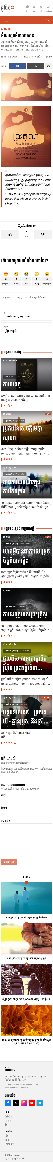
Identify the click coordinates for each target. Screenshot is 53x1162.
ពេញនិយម (9, 1144)
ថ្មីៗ (6, 1125)
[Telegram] (40, 1103)
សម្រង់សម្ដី (6, 29)
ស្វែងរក (8, 1121)
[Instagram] (24, 1103)
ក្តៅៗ (7, 1140)
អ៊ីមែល (4, 808)
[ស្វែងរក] (48, 20)
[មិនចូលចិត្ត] (43, 234)
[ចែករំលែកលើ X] (35, 66)
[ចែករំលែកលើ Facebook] (17, 66)
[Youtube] (32, 1103)
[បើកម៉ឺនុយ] (6, 20)
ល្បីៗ (7, 1136)
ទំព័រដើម (8, 1117)
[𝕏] (16, 1103)
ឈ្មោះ (3, 795)
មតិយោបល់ (6, 821)
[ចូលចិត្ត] (10, 234)
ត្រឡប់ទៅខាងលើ (18, 1158)
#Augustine (6, 297)
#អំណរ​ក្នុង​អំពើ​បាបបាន (38, 297)
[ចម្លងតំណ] (48, 66)
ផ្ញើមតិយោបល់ (9, 862)
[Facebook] (8, 1103)
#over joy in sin (20, 297)
